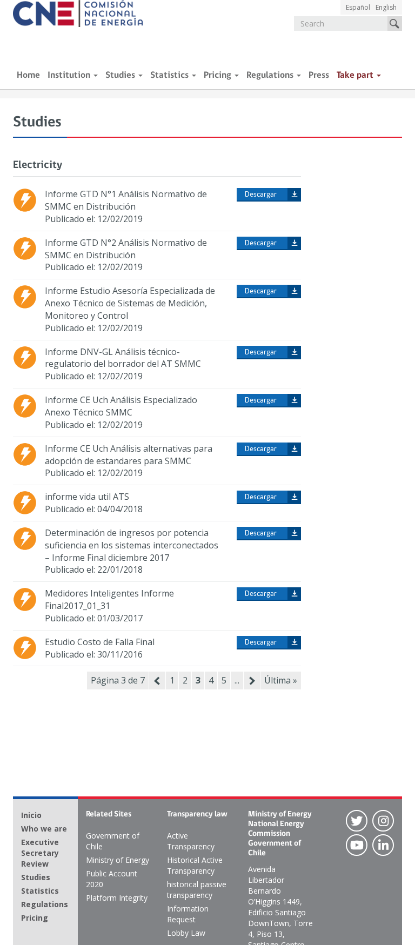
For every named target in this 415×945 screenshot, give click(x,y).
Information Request (188, 913)
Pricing (218, 75)
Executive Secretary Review (40, 853)
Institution (70, 75)
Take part (356, 75)
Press (319, 75)
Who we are (44, 828)
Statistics (170, 75)
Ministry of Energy (117, 860)
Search (394, 23)
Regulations (271, 75)
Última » (280, 680)
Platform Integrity (117, 898)
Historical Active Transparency (195, 865)
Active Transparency (191, 841)
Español (358, 7)
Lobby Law (186, 933)
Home (28, 75)
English (386, 7)
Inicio (31, 815)
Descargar (261, 195)
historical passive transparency (196, 889)
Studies (121, 75)
